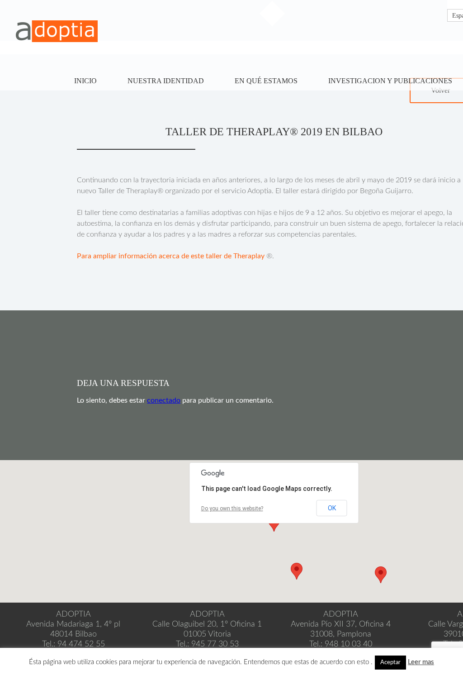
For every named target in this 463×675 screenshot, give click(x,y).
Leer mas (421, 662)
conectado (163, 400)
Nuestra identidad (166, 81)
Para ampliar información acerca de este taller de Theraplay (171, 256)
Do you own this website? (232, 508)
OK (332, 508)
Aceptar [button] (390, 662)
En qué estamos (266, 81)
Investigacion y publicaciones (390, 81)
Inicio (85, 81)
